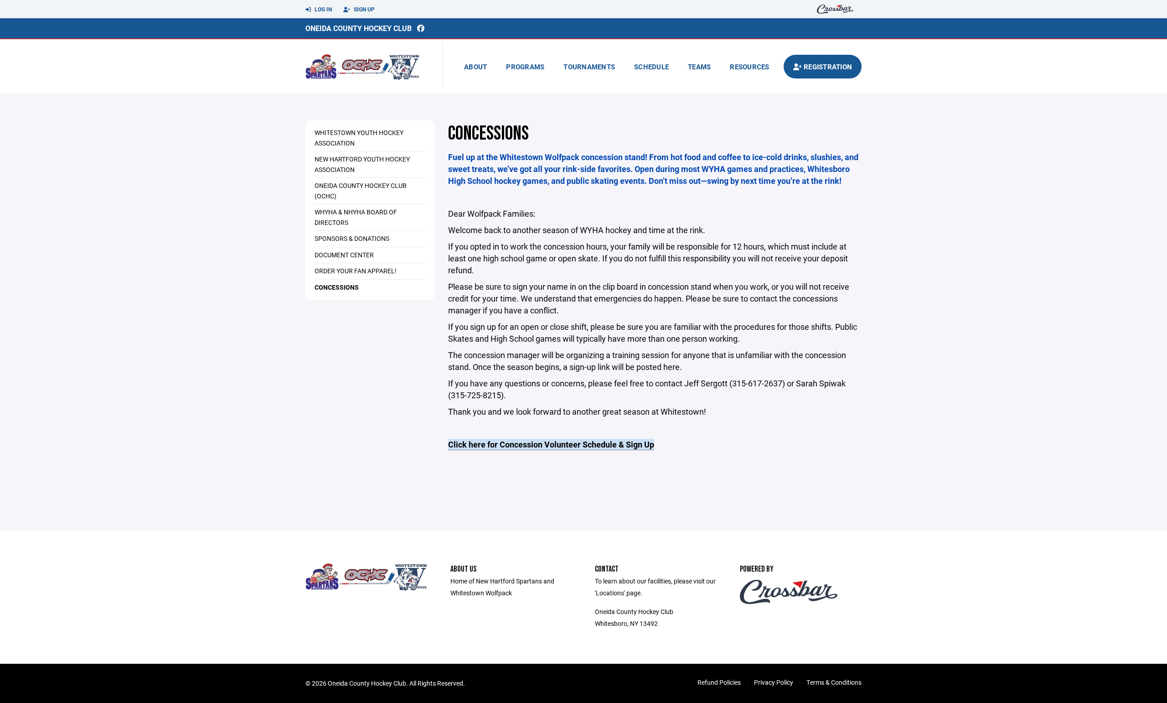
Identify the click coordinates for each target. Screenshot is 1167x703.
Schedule (651, 66)
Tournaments (589, 66)
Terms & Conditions (834, 682)
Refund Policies (719, 682)
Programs (525, 66)
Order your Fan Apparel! (356, 270)
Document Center (344, 254)
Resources (749, 66)
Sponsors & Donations (352, 238)
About (475, 66)
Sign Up (363, 9)
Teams (699, 66)
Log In (322, 9)
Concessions (337, 287)
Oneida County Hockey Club (358, 28)
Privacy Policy (773, 682)
